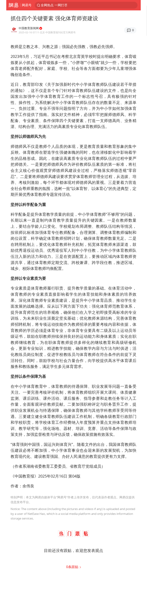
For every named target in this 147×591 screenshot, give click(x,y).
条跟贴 (72, 566)
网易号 (27, 5)
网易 (13, 5)
